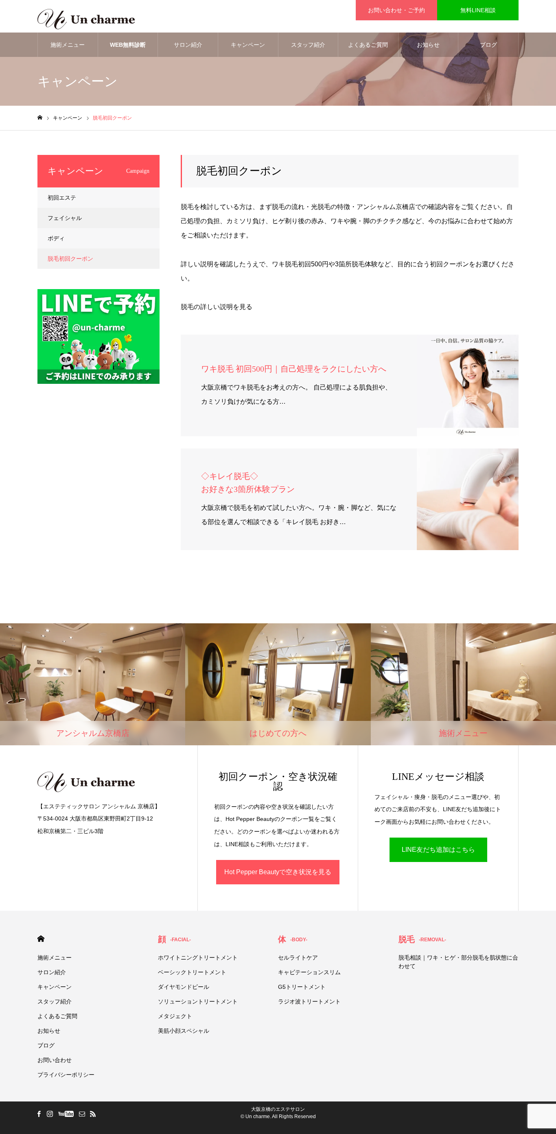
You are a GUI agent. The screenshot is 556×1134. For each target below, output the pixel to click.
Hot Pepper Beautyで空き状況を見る (277, 871)
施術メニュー (67, 44)
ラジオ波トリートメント (309, 1001)
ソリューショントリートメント (198, 1001)
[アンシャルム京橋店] (86, 16)
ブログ (488, 44)
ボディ (56, 238)
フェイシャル (65, 218)
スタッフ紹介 (308, 44)
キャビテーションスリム (309, 972)
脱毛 (422, 939)
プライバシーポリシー (65, 1074)
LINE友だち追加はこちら (438, 849)
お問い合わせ (54, 1060)
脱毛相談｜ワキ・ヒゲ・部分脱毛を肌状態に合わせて (458, 961)
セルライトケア (298, 957)
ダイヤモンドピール (183, 987)
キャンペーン (248, 44)
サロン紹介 (188, 44)
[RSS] (93, 1114)
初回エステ (62, 197)
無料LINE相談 (478, 10)
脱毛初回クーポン (70, 258)
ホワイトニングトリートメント (198, 957)
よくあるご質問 (368, 44)
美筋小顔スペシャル (183, 1030)
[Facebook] (39, 1114)
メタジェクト (175, 1016)
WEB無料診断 (128, 44)
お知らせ (428, 44)
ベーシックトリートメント (192, 972)
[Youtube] (66, 1114)
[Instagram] (50, 1114)
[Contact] (82, 1114)
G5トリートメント (302, 987)
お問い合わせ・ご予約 (396, 10)
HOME (40, 938)
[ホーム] (39, 117)
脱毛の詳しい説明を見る (216, 306)
